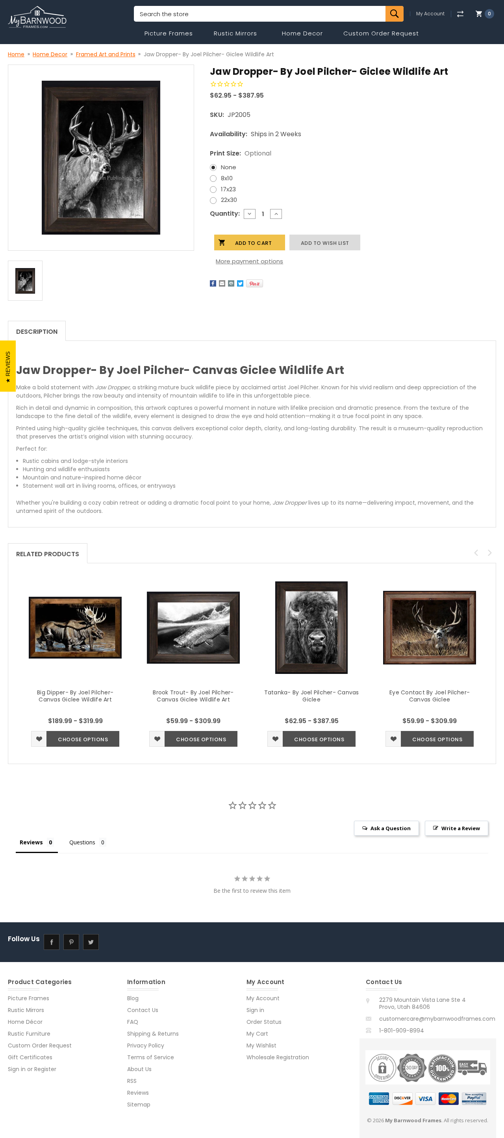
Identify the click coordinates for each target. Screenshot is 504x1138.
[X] (240, 283)
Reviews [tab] (31, 842)
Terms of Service (150, 1057)
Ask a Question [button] (391, 828)
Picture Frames (169, 33)
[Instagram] (110, 942)
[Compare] (460, 14)
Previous (476, 553)
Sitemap (138, 1104)
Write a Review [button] (460, 828)
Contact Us (142, 1010)
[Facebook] (213, 283)
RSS (132, 1081)
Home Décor (25, 1022)
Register (45, 1069)
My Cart (257, 1034)
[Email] (222, 283)
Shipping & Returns (153, 1034)
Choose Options (83, 739)
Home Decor (302, 33)
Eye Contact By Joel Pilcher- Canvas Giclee (429, 696)
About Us (139, 1069)
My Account (430, 13)
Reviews (138, 1093)
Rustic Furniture (29, 1034)
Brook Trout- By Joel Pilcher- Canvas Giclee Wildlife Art (193, 696)
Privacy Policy (145, 1045)
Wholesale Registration (277, 1057)
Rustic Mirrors (235, 33)
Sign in (17, 1069)
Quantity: (225, 213)
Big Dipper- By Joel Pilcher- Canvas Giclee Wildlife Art (75, 696)
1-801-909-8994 (401, 1030)
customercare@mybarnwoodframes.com (437, 1019)
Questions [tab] (82, 842)
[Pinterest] (254, 283)
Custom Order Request (381, 33)
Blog (133, 998)
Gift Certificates (30, 1057)
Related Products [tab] (47, 554)
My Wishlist (261, 1045)
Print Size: (240, 153)
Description (36, 331)
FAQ (132, 1022)
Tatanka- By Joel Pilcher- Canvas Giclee (311, 696)
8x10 (227, 178)
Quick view (75, 627)
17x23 (228, 189)
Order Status (264, 1022)
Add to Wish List (39, 739)
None (228, 167)
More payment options (249, 261)
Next (490, 553)
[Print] (231, 283)
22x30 (229, 200)
